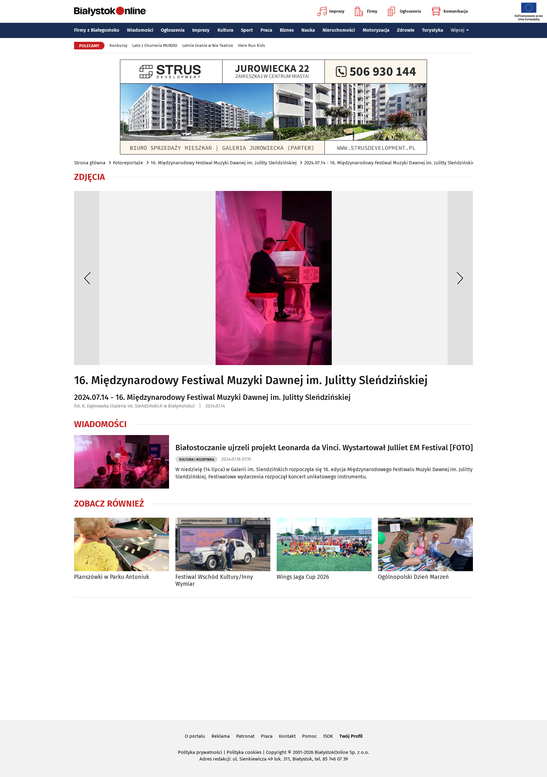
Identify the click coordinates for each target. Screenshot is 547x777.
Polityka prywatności (200, 752)
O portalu (195, 736)
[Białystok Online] (110, 11)
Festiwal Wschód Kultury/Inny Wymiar (214, 580)
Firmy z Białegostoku (96, 30)
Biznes (287, 30)
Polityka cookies (244, 752)
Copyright (276, 752)
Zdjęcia (89, 177)
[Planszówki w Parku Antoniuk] (121, 544)
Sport (247, 30)
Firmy (372, 11)
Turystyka (432, 30)
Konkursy (118, 45)
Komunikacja (455, 11)
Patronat (245, 736)
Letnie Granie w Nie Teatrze (207, 45)
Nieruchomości (339, 30)
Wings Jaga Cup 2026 (303, 577)
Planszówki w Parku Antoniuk (111, 577)
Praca (266, 30)
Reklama (220, 736)
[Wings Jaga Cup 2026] (324, 544)
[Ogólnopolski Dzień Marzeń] (425, 544)
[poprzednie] (86, 278)
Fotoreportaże (128, 163)
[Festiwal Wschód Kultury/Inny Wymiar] (222, 544)
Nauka (308, 30)
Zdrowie (405, 30)
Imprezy (336, 11)
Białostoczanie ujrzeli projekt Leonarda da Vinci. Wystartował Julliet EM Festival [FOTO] (324, 447)
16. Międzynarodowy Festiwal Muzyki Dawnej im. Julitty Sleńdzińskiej (224, 163)
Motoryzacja (376, 30)
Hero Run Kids (251, 45)
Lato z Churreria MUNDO (154, 45)
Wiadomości (140, 30)
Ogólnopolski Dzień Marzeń (413, 577)
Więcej (457, 30)
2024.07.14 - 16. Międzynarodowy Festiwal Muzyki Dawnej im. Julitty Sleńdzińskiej (390, 163)
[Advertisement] (273, 657)
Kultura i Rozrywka (196, 460)
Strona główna (89, 163)
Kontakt (287, 736)
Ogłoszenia (410, 11)
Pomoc (309, 736)
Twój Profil (350, 736)
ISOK (328, 736)
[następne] (460, 278)
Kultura (225, 30)
